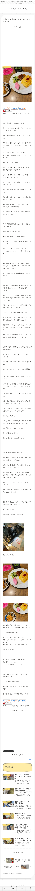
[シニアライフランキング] (7, 111)
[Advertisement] (17, 45)
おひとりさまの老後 (9, 751)
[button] (31, 480)
